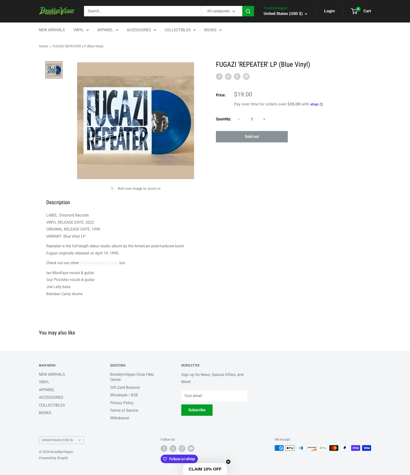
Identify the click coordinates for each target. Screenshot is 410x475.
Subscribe (196, 410)
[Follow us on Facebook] (164, 448)
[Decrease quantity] (239, 119)
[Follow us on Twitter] (173, 448)
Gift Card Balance (125, 387)
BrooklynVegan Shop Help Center (132, 377)
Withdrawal (119, 418)
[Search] (248, 11)
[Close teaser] (228, 461)
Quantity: (223, 119)
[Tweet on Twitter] (237, 76)
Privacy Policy (122, 403)
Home (43, 46)
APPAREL (105, 30)
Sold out (252, 136)
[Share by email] (246, 76)
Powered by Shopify (53, 458)
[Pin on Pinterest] (228, 76)
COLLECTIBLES (178, 30)
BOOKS (210, 30)
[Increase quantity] (264, 119)
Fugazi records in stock (99, 263)
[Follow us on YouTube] (191, 448)
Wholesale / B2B (124, 395)
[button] (205, 469)
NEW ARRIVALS (52, 30)
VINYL (78, 30)
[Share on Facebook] (219, 76)
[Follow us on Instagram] (182, 448)
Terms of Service (124, 410)
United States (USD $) (57, 440)
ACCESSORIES (139, 30)
